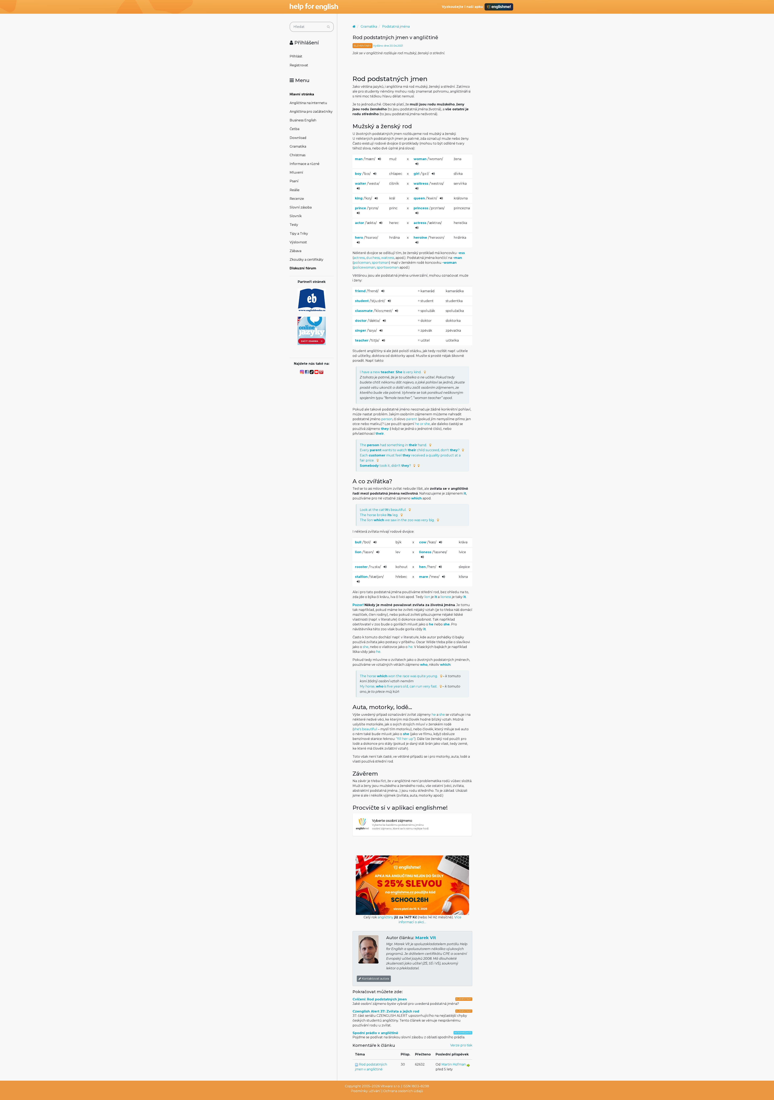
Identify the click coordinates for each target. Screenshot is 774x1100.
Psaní (294, 181)
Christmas (297, 155)
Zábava (295, 251)
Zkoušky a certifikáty (306, 259)
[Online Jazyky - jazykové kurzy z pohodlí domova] (312, 330)
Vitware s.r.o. (390, 1086)
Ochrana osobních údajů (403, 1091)
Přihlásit (296, 56)
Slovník (296, 216)
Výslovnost (298, 242)
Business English (303, 120)
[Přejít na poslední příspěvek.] (468, 1065)
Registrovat (299, 65)
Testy (294, 225)
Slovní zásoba (301, 207)
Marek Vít (425, 937)
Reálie (295, 190)
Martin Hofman (453, 1064)
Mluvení (296, 172)
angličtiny (385, 917)
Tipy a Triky (299, 233)
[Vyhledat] (328, 26)
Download (298, 138)
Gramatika (298, 146)
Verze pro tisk (461, 1045)
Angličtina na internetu (308, 103)
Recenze (297, 199)
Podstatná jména (396, 26)
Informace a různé (304, 164)
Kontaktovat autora (375, 978)
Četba (294, 129)
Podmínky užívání (366, 1091)
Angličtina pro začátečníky (311, 112)
